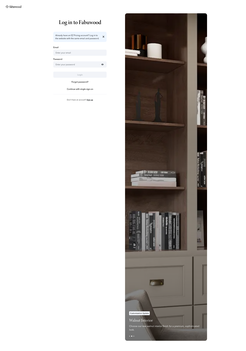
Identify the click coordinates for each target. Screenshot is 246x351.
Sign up (90, 100)
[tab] (129, 336)
